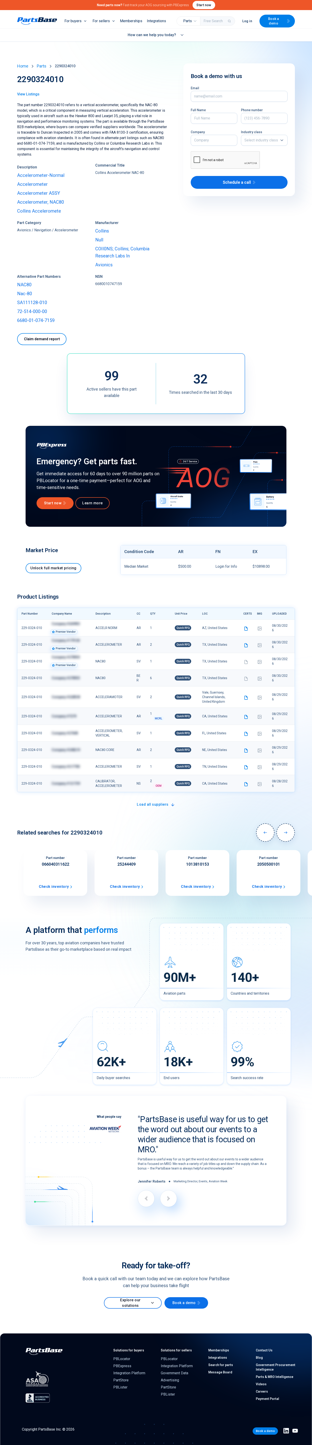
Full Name (198, 110)
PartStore (121, 1380)
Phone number (252, 110)
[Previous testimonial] (146, 1198)
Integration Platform (129, 1373)
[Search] (230, 21)
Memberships (131, 21)
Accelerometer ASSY (38, 193)
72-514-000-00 (32, 311)
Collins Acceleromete (39, 211)
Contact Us (264, 1350)
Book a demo (273, 21)
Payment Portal (267, 1399)
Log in (247, 21)
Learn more (92, 503)
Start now (203, 5)
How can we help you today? (152, 35)
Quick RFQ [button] (183, 627)
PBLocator (121, 1359)
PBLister (120, 1387)
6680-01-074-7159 (36, 320)
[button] (188, 21)
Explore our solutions (130, 1303)
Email (195, 88)
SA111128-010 (32, 302)
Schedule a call (237, 182)
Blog (259, 1357)
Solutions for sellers (176, 1350)
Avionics (104, 264)
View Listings (28, 94)
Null (99, 240)
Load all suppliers (153, 804)
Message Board (220, 1372)
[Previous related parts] (265, 832)
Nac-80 (24, 293)
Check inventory (54, 886)
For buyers (73, 21)
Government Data (174, 1373)
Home (22, 66)
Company (198, 132)
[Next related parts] (285, 832)
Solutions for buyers (128, 1350)
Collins (102, 231)
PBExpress (122, 1366)
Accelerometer (32, 184)
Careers (262, 1391)
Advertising (170, 1380)
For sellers (101, 21)
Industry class (251, 132)
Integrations (156, 21)
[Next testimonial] (168, 1198)
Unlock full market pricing (53, 568)
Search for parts (220, 1365)
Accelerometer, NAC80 (40, 202)
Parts (41, 66)
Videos (261, 1384)
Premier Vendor (66, 631)
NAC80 (24, 284)
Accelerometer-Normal (40, 175)
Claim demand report (42, 339)
